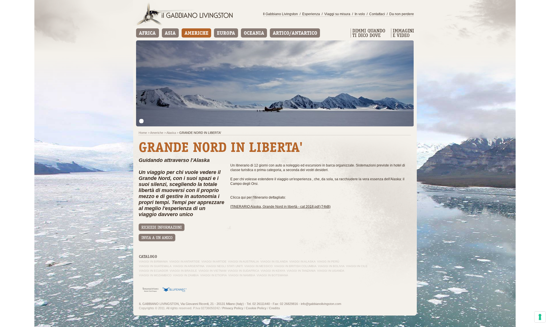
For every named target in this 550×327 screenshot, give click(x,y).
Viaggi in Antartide (184, 261)
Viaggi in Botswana (272, 275)
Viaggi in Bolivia (331, 266)
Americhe (156, 132)
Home (143, 132)
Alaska (171, 132)
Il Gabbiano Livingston (280, 14)
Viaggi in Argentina (189, 266)
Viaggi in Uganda (330, 270)
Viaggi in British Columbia (295, 266)
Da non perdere (401, 14)
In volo (360, 14)
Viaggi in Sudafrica (243, 270)
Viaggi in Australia (243, 261)
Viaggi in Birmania (153, 261)
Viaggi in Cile (357, 266)
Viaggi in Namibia (241, 275)
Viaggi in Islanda (274, 261)
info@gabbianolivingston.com (321, 304)
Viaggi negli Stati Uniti (224, 266)
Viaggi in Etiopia (213, 275)
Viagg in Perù (328, 261)
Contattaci (377, 14)
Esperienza (311, 14)
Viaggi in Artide (214, 261)
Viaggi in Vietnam (212, 270)
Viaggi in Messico (258, 266)
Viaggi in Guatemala (155, 266)
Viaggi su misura (337, 14)
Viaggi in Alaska (302, 261)
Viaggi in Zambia (186, 275)
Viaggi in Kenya (273, 270)
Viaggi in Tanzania (301, 270)
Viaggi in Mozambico (155, 275)
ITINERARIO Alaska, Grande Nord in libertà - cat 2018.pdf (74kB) (280, 207)
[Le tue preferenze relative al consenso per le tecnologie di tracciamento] (540, 317)
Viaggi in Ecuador (153, 270)
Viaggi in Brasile (183, 270)
